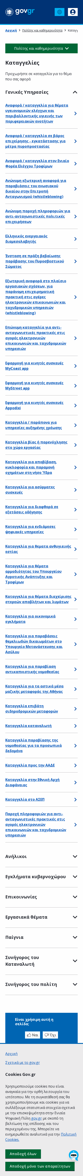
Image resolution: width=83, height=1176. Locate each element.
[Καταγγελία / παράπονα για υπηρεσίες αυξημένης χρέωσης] (75, 425)
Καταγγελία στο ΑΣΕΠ (24, 799)
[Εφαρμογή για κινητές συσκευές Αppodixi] (75, 405)
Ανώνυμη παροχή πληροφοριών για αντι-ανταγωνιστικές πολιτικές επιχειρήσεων (37, 216)
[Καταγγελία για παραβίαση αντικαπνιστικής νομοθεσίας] (75, 669)
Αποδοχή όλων (23, 1153)
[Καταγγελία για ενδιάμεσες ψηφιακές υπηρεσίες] (75, 529)
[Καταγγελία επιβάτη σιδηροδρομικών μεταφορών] (75, 708)
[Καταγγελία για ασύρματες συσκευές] (75, 489)
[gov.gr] (20, 12)
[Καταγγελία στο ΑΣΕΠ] (75, 799)
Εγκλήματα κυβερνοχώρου (35, 877)
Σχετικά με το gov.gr (22, 1062)
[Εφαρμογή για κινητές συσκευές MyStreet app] (75, 385)
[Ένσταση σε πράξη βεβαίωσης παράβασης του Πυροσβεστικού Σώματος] (75, 261)
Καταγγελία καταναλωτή (28, 725)
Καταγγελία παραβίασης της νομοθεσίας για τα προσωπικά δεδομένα (33, 745)
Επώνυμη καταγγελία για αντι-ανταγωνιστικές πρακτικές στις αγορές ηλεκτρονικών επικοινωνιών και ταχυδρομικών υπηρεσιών (35, 338)
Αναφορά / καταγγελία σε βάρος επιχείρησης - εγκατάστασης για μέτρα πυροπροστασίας (35, 141)
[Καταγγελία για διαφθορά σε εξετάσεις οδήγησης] (75, 509)
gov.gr (36, 1118)
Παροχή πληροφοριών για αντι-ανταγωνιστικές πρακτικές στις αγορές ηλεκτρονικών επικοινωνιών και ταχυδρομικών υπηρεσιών (35, 824)
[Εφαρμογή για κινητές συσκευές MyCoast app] (75, 365)
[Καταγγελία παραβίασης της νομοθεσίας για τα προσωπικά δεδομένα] (75, 745)
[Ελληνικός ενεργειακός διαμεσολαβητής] (75, 238)
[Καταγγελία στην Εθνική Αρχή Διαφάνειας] (75, 782)
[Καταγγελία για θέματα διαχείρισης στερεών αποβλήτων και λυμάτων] (75, 599)
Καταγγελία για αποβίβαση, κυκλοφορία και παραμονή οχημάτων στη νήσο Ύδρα (31, 467)
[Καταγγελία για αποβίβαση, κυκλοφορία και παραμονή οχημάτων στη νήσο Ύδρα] (75, 467)
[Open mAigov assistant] (74, 1155)
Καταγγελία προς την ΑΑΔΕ (30, 765)
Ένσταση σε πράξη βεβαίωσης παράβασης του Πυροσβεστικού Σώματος (34, 261)
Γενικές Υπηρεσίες (26, 92)
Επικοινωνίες (21, 897)
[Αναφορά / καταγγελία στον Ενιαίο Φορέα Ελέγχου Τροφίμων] (75, 163)
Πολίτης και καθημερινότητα (42, 30)
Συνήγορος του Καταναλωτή (22, 960)
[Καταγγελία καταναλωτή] (75, 725)
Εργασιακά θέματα (26, 917)
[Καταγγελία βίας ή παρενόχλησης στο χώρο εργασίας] (75, 444)
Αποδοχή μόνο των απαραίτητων (40, 1166)
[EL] (59, 12)
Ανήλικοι (16, 856)
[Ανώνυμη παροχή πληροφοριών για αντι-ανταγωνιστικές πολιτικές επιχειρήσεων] (75, 216)
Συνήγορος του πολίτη (31, 984)
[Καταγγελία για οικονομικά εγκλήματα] (75, 619)
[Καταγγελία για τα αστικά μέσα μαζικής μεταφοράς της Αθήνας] (75, 688)
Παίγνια (14, 937)
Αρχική (11, 30)
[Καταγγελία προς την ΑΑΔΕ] (75, 765)
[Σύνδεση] (73, 12)
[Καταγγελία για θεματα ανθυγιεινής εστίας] (75, 549)
